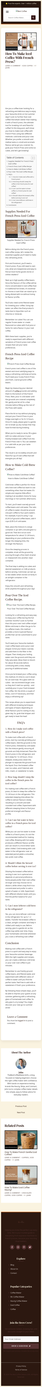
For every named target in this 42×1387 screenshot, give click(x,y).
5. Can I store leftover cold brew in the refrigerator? (22, 201)
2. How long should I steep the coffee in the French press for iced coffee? (22, 184)
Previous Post (21, 1106)
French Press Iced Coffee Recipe (20, 166)
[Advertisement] (23, 88)
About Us (14, 1269)
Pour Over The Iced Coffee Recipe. (20, 172)
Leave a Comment (13, 66)
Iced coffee (27, 66)
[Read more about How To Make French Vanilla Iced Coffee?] (21, 1139)
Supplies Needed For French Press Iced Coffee (20, 162)
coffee (17, 391)
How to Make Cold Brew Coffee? (20, 169)
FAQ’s (10, 174)
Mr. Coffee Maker (17, 1297)
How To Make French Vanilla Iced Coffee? (21, 1153)
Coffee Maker (15, 1293)
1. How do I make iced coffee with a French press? (22, 178)
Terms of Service (21, 1370)
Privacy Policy (21, 1366)
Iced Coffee (15, 1305)
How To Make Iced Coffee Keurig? (17, 1188)
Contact (13, 1273)
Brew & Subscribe (20, 1346)
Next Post (21, 1112)
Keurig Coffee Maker (18, 1301)
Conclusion (12, 205)
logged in (21, 1020)
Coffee (13, 1309)
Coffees (25, 1157)
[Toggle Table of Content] (32, 158)
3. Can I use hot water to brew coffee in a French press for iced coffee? (21, 191)
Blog (12, 1265)
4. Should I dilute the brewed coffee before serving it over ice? (22, 197)
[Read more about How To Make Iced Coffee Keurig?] (21, 1175)
